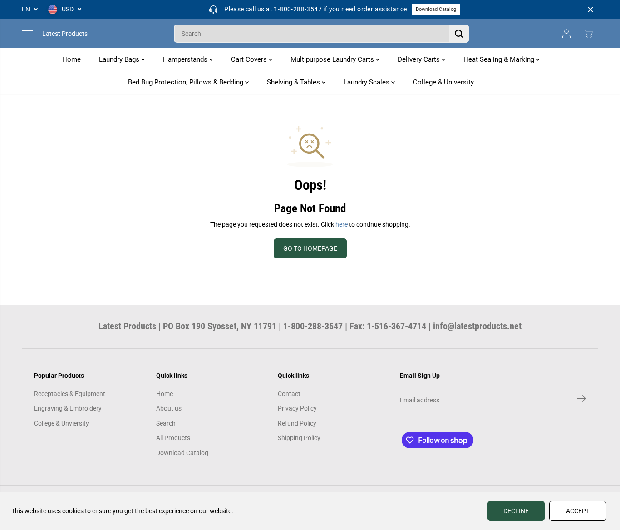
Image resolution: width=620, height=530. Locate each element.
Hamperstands (186, 59)
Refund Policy (297, 423)
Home (71, 59)
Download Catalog (436, 9)
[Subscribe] (581, 400)
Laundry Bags (120, 59)
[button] (27, 33)
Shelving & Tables (294, 82)
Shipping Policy (299, 437)
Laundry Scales (367, 82)
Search (166, 423)
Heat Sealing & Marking (499, 59)
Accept (578, 511)
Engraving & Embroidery (68, 408)
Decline (516, 511)
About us (169, 408)
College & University (443, 82)
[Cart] (588, 34)
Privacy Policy (297, 408)
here (341, 224)
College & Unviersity (61, 423)
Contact (289, 393)
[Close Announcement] (590, 9)
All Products (173, 437)
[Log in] (566, 34)
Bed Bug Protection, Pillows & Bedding (186, 82)
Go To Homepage (310, 248)
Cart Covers (250, 59)
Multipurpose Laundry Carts (333, 59)
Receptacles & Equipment (69, 393)
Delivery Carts (420, 59)
